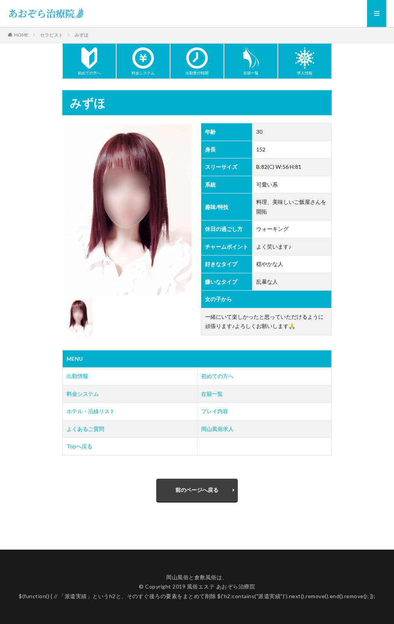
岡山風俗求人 (217, 429)
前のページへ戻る (197, 489)
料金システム (83, 393)
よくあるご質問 (85, 429)
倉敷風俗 (205, 577)
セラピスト (51, 35)
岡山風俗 (177, 577)
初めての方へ (217, 376)
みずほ (81, 35)
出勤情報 (77, 376)
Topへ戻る (79, 446)
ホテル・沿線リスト (91, 411)
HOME (21, 34)
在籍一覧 (212, 393)
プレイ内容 (214, 411)
